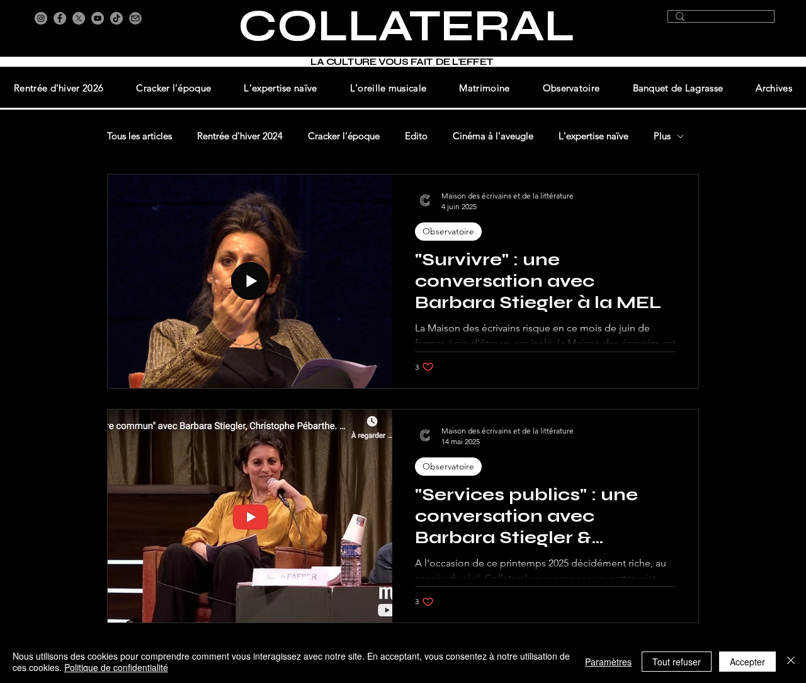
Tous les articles (139, 136)
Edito (416, 136)
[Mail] (135, 18)
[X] (78, 18)
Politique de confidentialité (116, 667)
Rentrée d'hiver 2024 (240, 136)
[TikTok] (116, 18)
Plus (662, 136)
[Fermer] (790, 661)
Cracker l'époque (344, 136)
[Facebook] (60, 18)
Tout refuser (676, 661)
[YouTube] (97, 18)
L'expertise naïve (593, 136)
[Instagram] (41, 18)
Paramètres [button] (608, 661)
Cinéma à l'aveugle (493, 136)
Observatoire (448, 231)
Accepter (747, 661)
